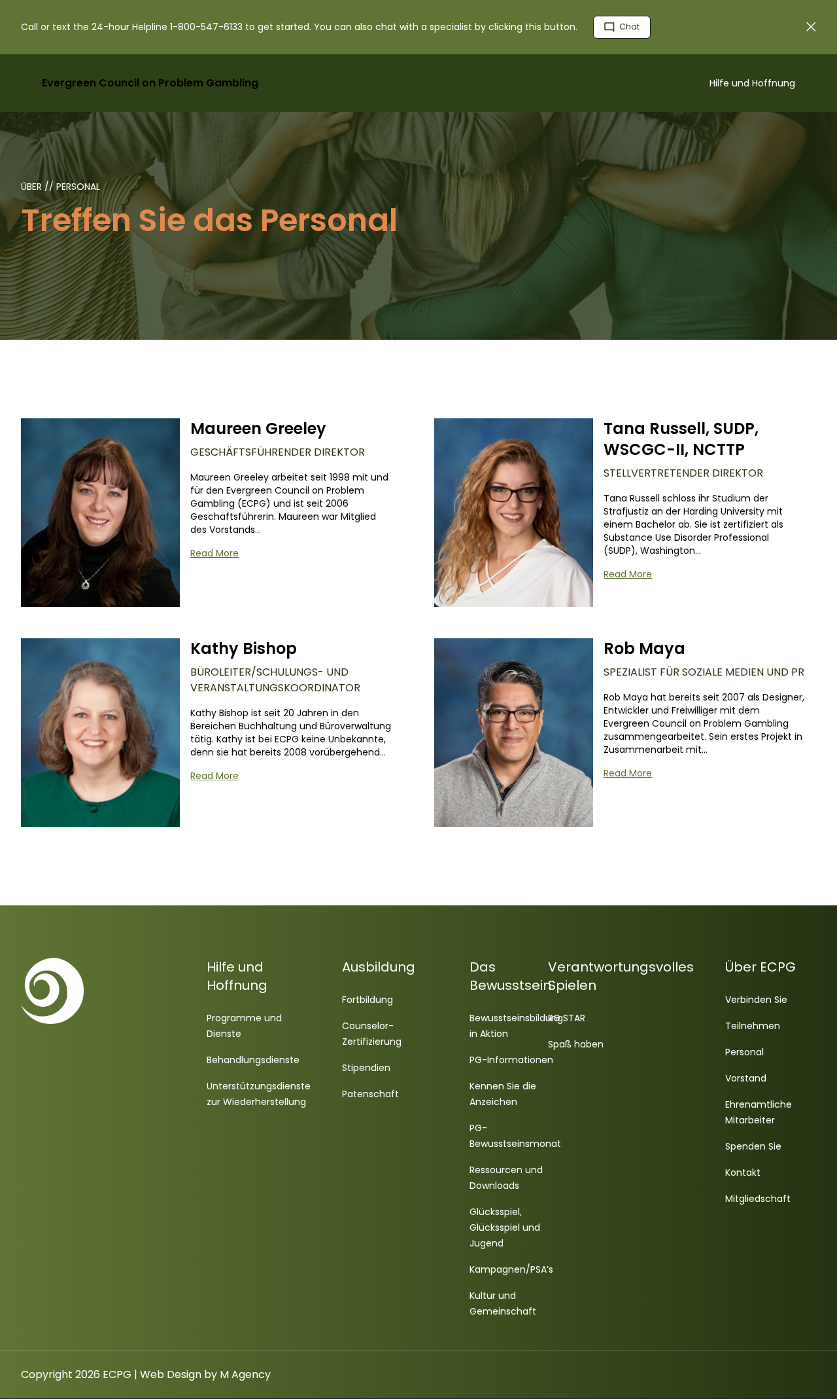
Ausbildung (378, 967)
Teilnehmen (752, 1025)
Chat (628, 26)
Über (32, 186)
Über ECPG (760, 967)
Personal (78, 186)
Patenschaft (370, 1093)
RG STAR (566, 1018)
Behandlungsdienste (253, 1059)
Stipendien (366, 1067)
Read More (214, 553)
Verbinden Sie (756, 999)
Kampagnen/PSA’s (511, 1269)
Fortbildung (367, 999)
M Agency (245, 1374)
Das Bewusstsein (510, 976)
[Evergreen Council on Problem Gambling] (120, 991)
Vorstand (745, 1078)
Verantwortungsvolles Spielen (621, 976)
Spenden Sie (753, 1146)
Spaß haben (576, 1044)
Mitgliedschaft (758, 1198)
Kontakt (742, 1172)
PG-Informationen (511, 1059)
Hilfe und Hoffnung (752, 83)
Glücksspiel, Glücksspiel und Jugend (505, 1227)
